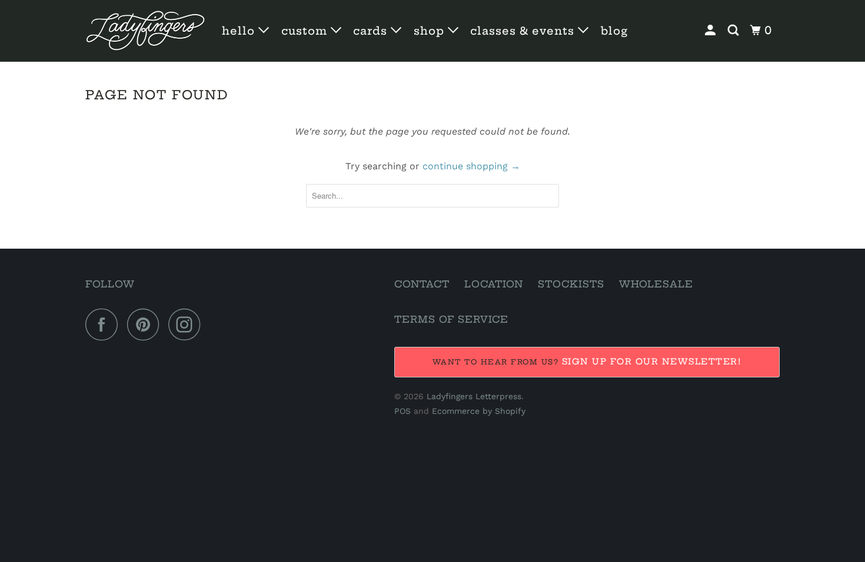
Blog (614, 31)
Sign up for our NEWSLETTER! (652, 361)
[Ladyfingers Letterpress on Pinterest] (146, 324)
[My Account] (712, 30)
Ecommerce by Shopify (478, 411)
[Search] (735, 30)
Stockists (571, 284)
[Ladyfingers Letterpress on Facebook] (104, 324)
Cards (372, 31)
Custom (306, 31)
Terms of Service (451, 319)
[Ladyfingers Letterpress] (145, 31)
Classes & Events (524, 31)
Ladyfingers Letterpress (474, 396)
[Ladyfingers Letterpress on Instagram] (187, 324)
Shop (431, 31)
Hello (240, 31)
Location (493, 284)
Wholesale (656, 284)
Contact (422, 284)
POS (402, 411)
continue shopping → (471, 166)
